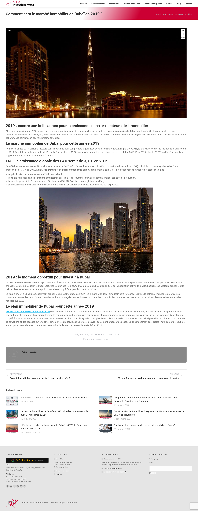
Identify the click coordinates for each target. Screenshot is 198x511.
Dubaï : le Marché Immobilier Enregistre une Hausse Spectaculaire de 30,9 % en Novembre (149, 413)
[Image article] (12, 401)
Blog (9, 30)
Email (151, 462)
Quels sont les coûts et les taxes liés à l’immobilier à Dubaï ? (144, 425)
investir (106, 339)
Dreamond (71, 502)
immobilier (99, 339)
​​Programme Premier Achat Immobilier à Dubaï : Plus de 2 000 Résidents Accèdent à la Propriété (145, 399)
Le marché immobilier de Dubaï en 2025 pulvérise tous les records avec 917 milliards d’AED (54, 413)
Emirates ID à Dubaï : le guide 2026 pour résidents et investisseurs (54, 397)
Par (98, 334)
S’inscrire (153, 473)
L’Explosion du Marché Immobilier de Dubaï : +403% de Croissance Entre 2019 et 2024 (54, 427)
